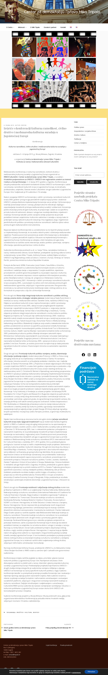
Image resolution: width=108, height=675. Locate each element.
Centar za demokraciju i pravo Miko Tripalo (62, 11)
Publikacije (77, 139)
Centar (23, 125)
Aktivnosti (21, 27)
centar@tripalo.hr (14, 655)
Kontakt (63, 27)
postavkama (76, 673)
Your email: (78, 168)
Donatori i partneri (50, 27)
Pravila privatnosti (66, 645)
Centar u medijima (80, 143)
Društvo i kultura (24, 612)
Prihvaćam (91, 672)
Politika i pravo (79, 127)
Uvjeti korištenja (51, 645)
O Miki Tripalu (35, 27)
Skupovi (36, 612)
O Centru (9, 27)
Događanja (11, 612)
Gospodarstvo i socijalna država (85, 131)
